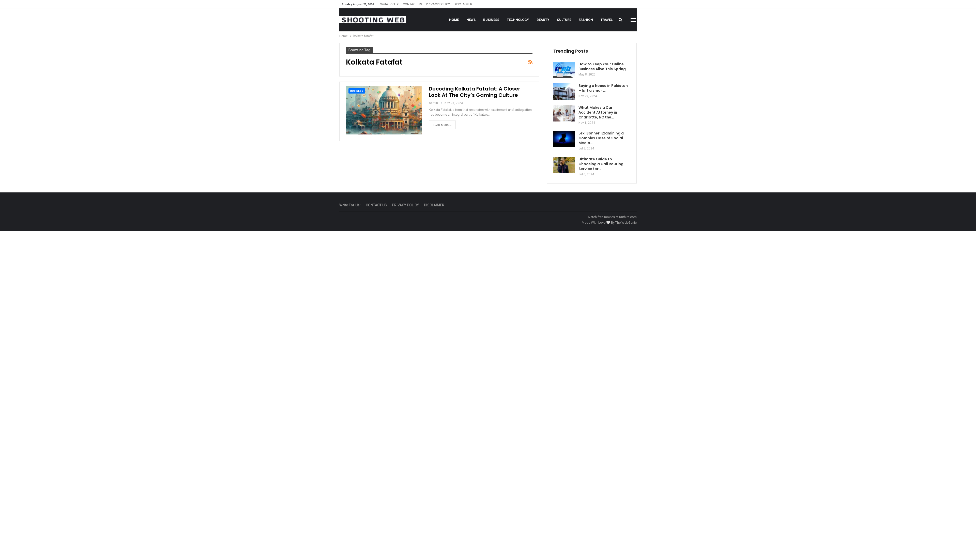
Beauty (543, 20)
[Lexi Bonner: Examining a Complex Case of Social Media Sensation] (564, 139)
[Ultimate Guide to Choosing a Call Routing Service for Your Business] (564, 165)
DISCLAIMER (463, 4)
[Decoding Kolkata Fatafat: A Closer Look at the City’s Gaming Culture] (384, 110)
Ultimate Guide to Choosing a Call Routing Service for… (600, 164)
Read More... (442, 125)
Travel (607, 20)
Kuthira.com (628, 217)
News (471, 20)
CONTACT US (412, 4)
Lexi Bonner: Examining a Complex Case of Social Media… (601, 138)
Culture (564, 20)
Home (454, 20)
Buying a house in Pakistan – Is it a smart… (603, 88)
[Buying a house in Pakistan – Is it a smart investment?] (564, 91)
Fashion (586, 20)
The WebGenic (626, 222)
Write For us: (389, 4)
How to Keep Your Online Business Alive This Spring (602, 66)
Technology (518, 20)
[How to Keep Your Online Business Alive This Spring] (564, 70)
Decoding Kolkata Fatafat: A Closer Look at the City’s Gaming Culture (474, 92)
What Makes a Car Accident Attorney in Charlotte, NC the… (597, 112)
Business (491, 20)
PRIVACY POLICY (438, 4)
